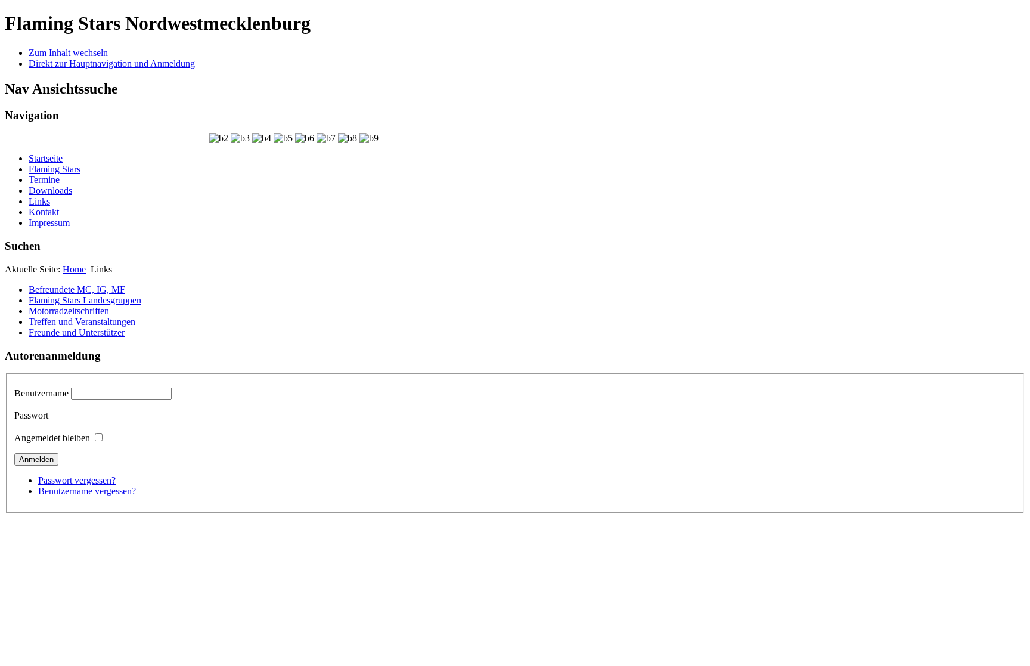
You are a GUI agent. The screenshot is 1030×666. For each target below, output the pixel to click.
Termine (44, 180)
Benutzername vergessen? (87, 491)
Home (74, 269)
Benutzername (41, 393)
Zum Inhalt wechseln (68, 53)
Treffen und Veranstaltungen (82, 322)
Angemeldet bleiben (52, 438)
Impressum (49, 223)
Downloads (50, 190)
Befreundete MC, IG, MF (77, 289)
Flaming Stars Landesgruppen (85, 300)
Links (39, 201)
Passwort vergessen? (77, 480)
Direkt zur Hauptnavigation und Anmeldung (112, 63)
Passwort (31, 415)
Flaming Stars (54, 169)
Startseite (46, 158)
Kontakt (44, 212)
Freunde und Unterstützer (77, 332)
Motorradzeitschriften (69, 311)
